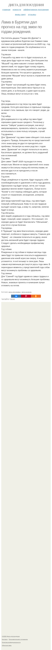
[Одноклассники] (36, 296)
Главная (6, 9)
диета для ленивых (14, 292)
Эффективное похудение (36, 9)
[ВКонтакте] (16, 296)
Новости (17, 9)
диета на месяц (26, 292)
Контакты (5, 639)
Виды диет (20, 14)
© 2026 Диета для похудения (11, 636)
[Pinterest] (26, 296)
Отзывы (32, 14)
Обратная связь (6, 645)
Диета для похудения (26, 5)
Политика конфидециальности (11, 642)
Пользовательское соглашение (18, 639)
